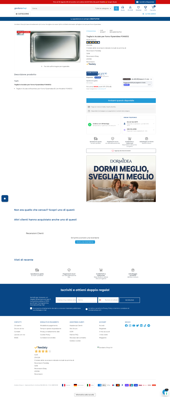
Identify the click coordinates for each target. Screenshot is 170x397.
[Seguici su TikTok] (145, 326)
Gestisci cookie (75, 341)
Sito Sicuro (73, 328)
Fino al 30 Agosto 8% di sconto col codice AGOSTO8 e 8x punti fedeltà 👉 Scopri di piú (85, 2)
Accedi (101, 325)
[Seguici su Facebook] (126, 326)
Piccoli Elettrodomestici (68, 24)
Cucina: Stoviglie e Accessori (49, 24)
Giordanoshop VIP (101, 88)
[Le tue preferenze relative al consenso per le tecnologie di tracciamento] (166, 393)
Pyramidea (91, 31)
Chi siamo (17, 325)
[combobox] (101, 300)
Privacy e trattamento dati (50, 332)
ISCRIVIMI (129, 300)
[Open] (4, 198)
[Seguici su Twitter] (137, 326)
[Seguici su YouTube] (133, 326)
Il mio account (104, 332)
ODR (71, 332)
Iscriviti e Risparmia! (147, 2)
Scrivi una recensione (85, 242)
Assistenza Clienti (76, 325)
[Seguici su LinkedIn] (141, 326)
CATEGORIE (23, 14)
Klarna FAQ (74, 335)
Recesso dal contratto (78, 338)
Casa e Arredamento (32, 24)
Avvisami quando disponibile (121, 100)
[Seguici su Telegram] (148, 326)
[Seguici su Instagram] (130, 326)
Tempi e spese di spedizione (50, 328)
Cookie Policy (45, 335)
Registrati (102, 328)
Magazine (102, 338)
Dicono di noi (19, 328)
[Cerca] (116, 8)
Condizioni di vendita (47, 338)
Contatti (17, 332)
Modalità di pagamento (49, 325)
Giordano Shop (19, 24)
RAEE (16, 338)
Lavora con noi (19, 335)
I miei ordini (103, 335)
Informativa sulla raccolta (85, 395)
